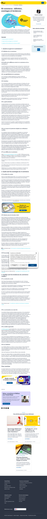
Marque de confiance (22, 496)
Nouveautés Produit (7, 485)
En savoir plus (38, 23)
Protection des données (23, 515)
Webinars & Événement (23, 485)
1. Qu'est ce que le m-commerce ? (7, 39)
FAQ (5, 499)
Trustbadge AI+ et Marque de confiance (26, 482)
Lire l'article (10, 438)
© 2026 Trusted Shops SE (8, 515)
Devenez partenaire (23, 484)
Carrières (5, 484)
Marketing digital (22, 455)
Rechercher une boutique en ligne (9, 487)
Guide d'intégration (7, 496)
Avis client (20, 501)
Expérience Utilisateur (9, 5)
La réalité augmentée (5, 329)
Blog (3, 5)
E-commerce (18, 455)
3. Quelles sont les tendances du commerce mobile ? (10, 43)
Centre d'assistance (22, 498)
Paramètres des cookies (32, 515)
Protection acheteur (22, 499)
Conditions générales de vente (9, 501)
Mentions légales (16, 515)
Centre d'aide (6, 498)
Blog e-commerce (22, 487)
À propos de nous (7, 482)
